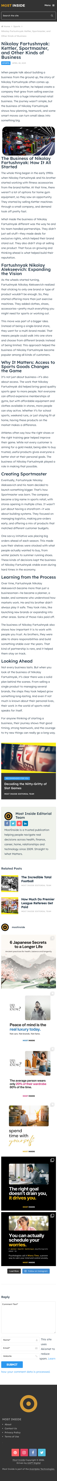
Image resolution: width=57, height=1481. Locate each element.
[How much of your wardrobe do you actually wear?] (28, 1073)
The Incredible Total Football (36, 879)
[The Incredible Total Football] (9, 883)
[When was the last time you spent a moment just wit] (28, 1128)
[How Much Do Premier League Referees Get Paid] (9, 905)
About (8, 1424)
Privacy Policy (13, 1432)
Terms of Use (12, 1436)
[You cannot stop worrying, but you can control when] (28, 1239)
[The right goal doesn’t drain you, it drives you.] (28, 1184)
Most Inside (19, 1460)
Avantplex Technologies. (42, 1469)
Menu (48, 5)
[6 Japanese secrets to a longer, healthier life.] (28, 962)
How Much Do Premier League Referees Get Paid (37, 903)
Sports (6, 63)
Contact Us (11, 1428)
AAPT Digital (34, 1463)
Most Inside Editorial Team (19, 794)
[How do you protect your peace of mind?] (28, 1017)
